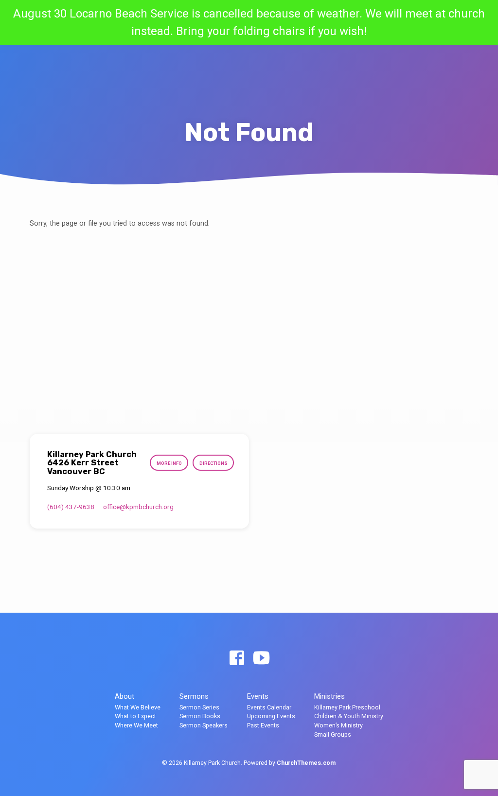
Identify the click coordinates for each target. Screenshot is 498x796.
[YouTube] (261, 658)
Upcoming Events (271, 716)
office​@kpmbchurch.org (138, 507)
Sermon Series (199, 707)
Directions (213, 463)
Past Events (263, 725)
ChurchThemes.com (306, 763)
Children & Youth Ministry (348, 716)
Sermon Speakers (203, 725)
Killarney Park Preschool (347, 707)
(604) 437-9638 (70, 507)
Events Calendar (269, 707)
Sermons (194, 696)
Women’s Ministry (338, 725)
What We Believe (137, 707)
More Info (169, 463)
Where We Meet (136, 725)
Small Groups (332, 734)
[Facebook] (237, 658)
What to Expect (135, 716)
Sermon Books (199, 716)
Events (257, 696)
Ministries (329, 696)
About (124, 696)
